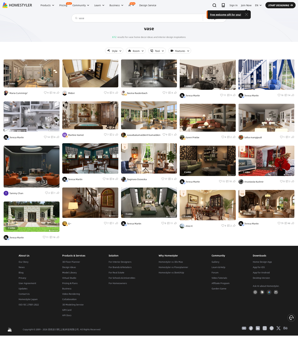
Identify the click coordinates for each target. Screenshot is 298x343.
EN (256, 5)
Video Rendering (71, 294)
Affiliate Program (221, 283)
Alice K (189, 226)
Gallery (215, 262)
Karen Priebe (192, 137)
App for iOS (259, 267)
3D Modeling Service (73, 304)
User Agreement (27, 283)
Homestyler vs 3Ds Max (171, 262)
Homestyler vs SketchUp (171, 272)
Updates (23, 288)
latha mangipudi (253, 137)
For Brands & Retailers (120, 267)
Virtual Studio (69, 278)
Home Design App (262, 262)
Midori (71, 93)
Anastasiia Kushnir (254, 181)
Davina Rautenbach (137, 93)
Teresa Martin (16, 137)
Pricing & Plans (70, 283)
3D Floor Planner (71, 262)
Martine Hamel (76, 135)
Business (66, 288)
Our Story (23, 262)
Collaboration (69, 299)
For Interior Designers (120, 262)
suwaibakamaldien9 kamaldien (143, 135)
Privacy (22, 278)
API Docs (66, 315)
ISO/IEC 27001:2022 (29, 304)
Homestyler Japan (28, 299)
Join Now (246, 5)
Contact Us (24, 294)
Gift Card (66, 310)
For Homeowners (118, 283)
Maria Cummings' (18, 93)
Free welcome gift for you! (225, 14)
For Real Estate (116, 272)
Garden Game (219, 288)
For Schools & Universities (122, 278)
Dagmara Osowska (137, 179)
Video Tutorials (219, 278)
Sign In (234, 5)
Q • (69, 223)
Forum (215, 272)
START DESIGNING (278, 5)
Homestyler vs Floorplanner (173, 267)
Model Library (69, 272)
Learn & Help (218, 267)
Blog (21, 272)
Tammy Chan (16, 193)
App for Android (261, 272)
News (22, 267)
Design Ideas (69, 267)
